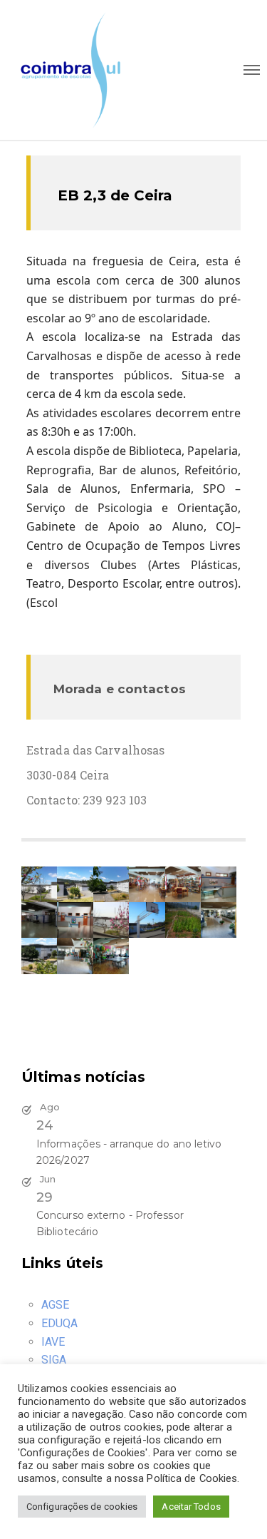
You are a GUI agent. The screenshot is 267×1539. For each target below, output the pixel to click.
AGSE (55, 1305)
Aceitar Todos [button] (191, 1506)
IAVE (53, 1342)
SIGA (53, 1359)
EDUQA (59, 1323)
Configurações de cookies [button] (81, 1506)
